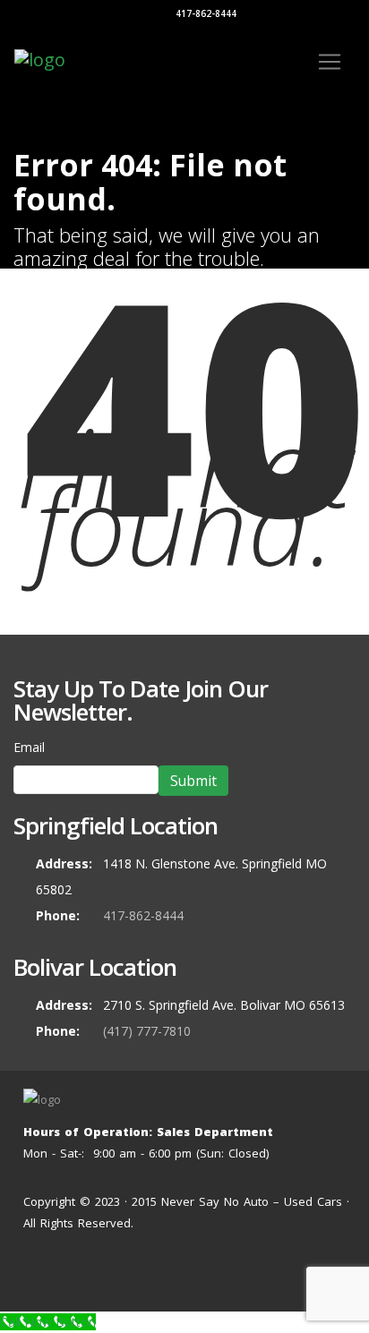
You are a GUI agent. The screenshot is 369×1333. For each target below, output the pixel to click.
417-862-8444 (204, 13)
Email (29, 747)
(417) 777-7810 (147, 1030)
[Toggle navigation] (330, 62)
